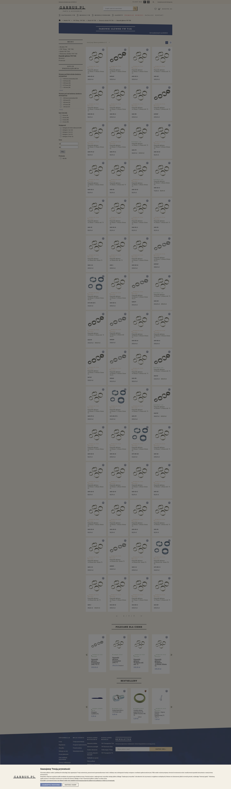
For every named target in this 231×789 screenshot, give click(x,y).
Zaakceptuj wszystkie (51, 785)
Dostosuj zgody (70, 785)
